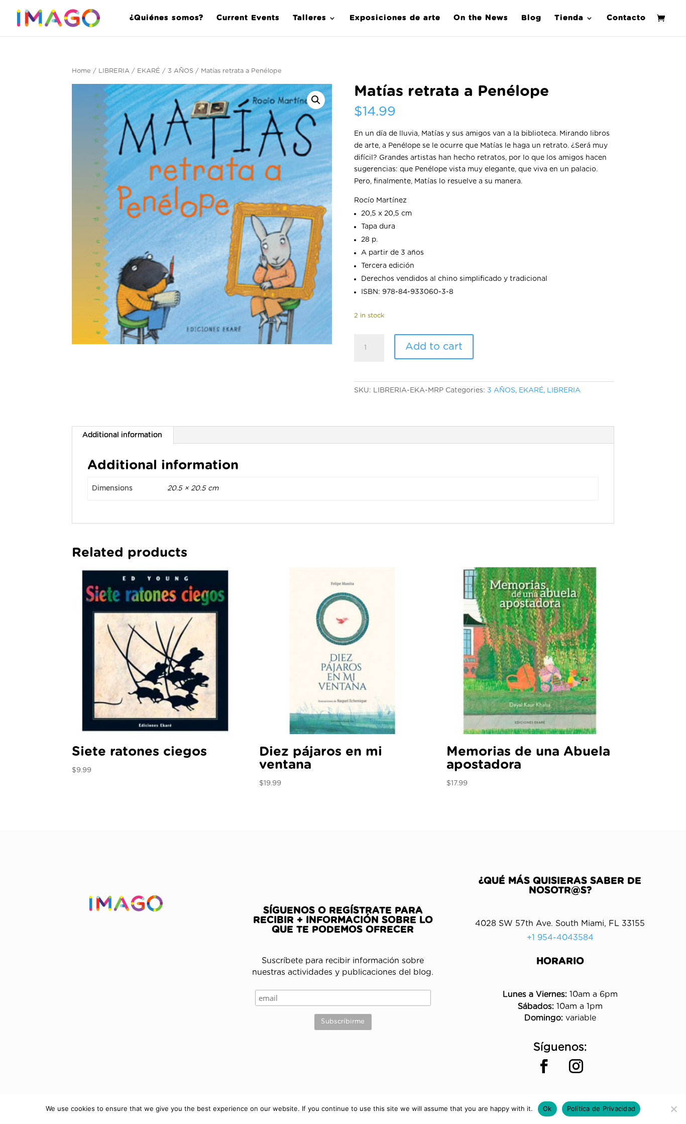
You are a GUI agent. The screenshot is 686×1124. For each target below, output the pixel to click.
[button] (316, 100)
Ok (547, 1108)
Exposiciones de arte (395, 18)
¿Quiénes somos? (166, 18)
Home (81, 71)
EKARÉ (148, 71)
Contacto (626, 18)
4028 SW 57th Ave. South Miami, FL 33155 (560, 923)
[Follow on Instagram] (576, 1066)
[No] (673, 1109)
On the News (480, 18)
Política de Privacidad (601, 1108)
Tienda (569, 18)
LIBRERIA (114, 71)
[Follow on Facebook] (544, 1066)
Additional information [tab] (122, 435)
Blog (531, 18)
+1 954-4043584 (560, 938)
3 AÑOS (180, 71)
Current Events (248, 18)
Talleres (309, 18)
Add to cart (434, 347)
